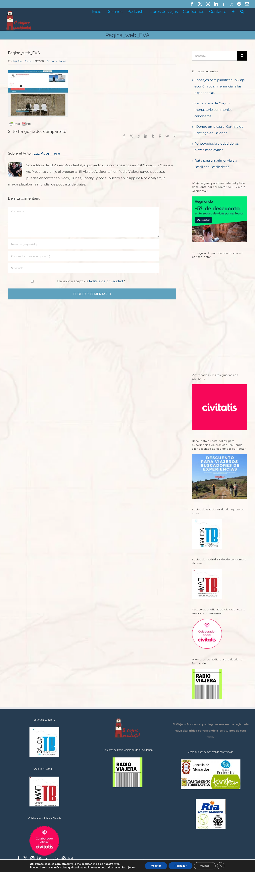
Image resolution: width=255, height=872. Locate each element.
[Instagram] (32, 858)
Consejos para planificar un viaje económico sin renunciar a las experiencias (219, 86)
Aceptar (156, 866)
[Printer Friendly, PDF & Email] (20, 124)
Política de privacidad (106, 281)
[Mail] (71, 858)
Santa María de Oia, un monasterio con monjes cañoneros (213, 109)
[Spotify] (64, 858)
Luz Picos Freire (22, 61)
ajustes (131, 867)
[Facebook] (19, 858)
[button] (242, 11)
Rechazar (180, 866)
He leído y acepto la (91, 281)
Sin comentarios (56, 61)
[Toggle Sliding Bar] (233, 11)
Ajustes (205, 866)
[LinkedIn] (39, 858)
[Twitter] (25, 858)
